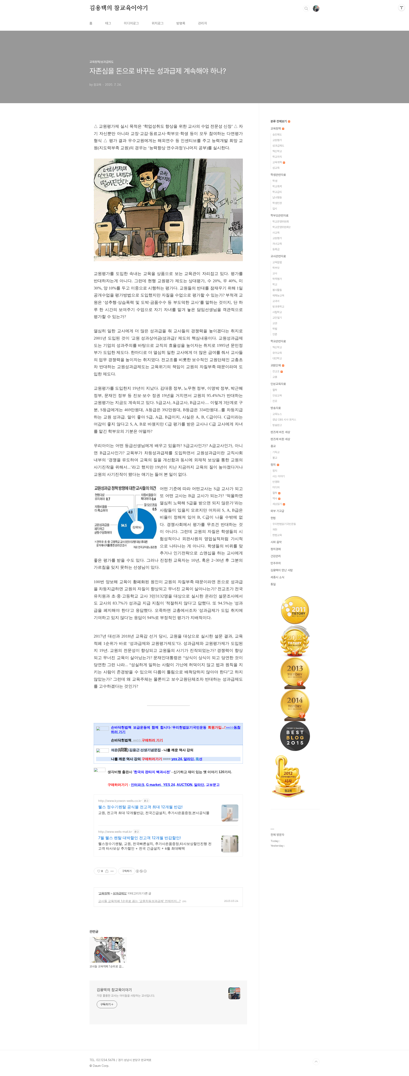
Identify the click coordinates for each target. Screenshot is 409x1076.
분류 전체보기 (279, 121)
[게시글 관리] (112, 871)
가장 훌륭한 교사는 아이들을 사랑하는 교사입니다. (126, 995)
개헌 (274, 529)
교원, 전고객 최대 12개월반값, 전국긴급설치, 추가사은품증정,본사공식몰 (153, 813)
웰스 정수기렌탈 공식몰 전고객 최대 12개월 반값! (140, 807)
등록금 (275, 249)
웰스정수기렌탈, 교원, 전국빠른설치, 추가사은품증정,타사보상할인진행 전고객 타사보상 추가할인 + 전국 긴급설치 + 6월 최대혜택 (155, 846)
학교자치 (277, 156)
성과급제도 (120, 893)
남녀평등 (277, 197)
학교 (274, 284)
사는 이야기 (278, 476)
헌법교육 (277, 535)
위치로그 (158, 23)
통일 (273, 584)
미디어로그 (131, 23)
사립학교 (277, 312)
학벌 (274, 328)
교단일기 (277, 317)
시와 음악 (276, 542)
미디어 (275, 487)
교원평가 (277, 140)
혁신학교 (277, 151)
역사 (275, 498)
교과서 (275, 301)
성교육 (275, 167)
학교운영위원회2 (281, 227)
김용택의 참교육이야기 (118, 8)
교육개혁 (277, 162)
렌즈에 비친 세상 (280, 432)
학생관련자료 (278, 174)
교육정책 (104, 893)
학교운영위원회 (280, 221)
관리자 (202, 23)
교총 (274, 377)
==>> (148, 740)
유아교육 (277, 352)
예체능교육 (278, 295)
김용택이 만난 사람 (282, 570)
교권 (274, 323)
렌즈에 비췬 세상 (280, 439)
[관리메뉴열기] (401, 7)
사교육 (275, 232)
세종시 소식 (277, 577)
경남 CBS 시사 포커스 (284, 419)
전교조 (276, 371)
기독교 (275, 452)
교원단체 (276, 365)
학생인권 (277, 203)
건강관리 (276, 556)
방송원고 (277, 425)
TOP (316, 1061)
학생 (274, 180)
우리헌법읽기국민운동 (284, 524)
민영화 (275, 481)
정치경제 (276, 549)
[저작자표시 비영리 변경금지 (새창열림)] (141, 871)
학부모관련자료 (279, 215)
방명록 (180, 23)
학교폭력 (277, 186)
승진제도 (277, 134)
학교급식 (277, 192)
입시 (274, 208)
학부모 (275, 267)
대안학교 (277, 358)
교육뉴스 (277, 414)
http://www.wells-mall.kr (115, 831)
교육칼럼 (277, 262)
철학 (274, 390)
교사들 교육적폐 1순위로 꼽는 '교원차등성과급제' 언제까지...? (139, 901)
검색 (306, 8)
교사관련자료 (278, 256)
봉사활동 (277, 290)
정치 (274, 464)
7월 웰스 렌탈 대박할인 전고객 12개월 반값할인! (139, 838)
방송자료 (276, 408)
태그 (108, 23)
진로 (274, 401)
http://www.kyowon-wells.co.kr (119, 801)
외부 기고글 (277, 511)
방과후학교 (278, 306)
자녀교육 (277, 243)
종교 (273, 446)
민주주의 (276, 563)
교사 (274, 273)
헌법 (273, 518)
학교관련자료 (278, 341)
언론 (274, 334)
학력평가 (277, 279)
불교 (274, 457)
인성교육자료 (278, 384)
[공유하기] (106, 871)
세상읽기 (277, 504)
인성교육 (277, 395)
